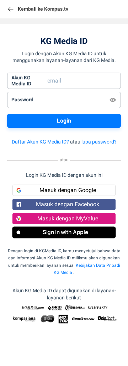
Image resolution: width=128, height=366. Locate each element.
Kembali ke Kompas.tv (43, 9)
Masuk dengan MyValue (67, 218)
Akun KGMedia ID (21, 80)
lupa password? (99, 142)
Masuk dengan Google (67, 190)
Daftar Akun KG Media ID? (40, 142)
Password (22, 99)
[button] (64, 232)
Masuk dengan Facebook (67, 204)
